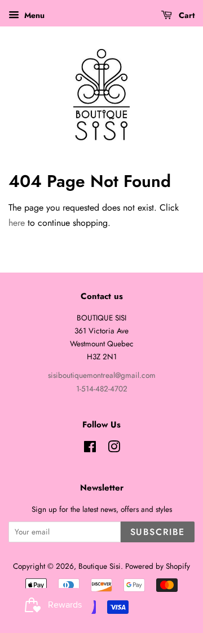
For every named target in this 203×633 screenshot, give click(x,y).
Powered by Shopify (157, 566)
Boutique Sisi (99, 566)
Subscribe (157, 531)
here (16, 222)
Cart (185, 15)
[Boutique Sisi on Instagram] (114, 448)
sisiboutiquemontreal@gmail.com (102, 375)
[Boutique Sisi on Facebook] (89, 448)
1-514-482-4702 (101, 388)
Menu (33, 15)
